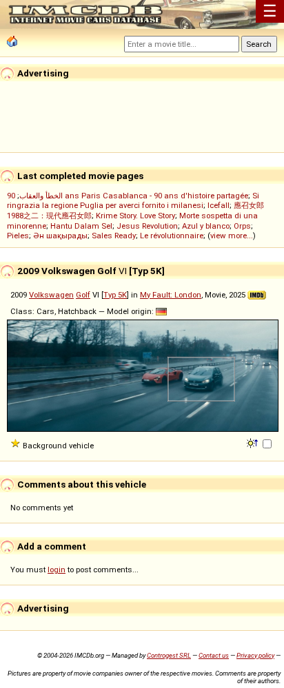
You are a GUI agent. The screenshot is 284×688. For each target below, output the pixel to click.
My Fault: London (170, 295)
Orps (242, 226)
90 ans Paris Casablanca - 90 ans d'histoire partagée (127, 195)
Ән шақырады (60, 235)
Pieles (18, 235)
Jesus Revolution (147, 226)
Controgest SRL (169, 655)
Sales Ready (114, 235)
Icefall (218, 205)
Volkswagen (51, 295)
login (56, 569)
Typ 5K (115, 295)
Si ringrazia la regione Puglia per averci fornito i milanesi (133, 200)
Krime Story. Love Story (135, 215)
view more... (231, 235)
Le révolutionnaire (171, 235)
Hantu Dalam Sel (81, 226)
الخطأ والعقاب (41, 195)
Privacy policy (255, 655)
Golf (83, 295)
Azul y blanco (206, 226)
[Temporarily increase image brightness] (253, 442)
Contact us (214, 655)
